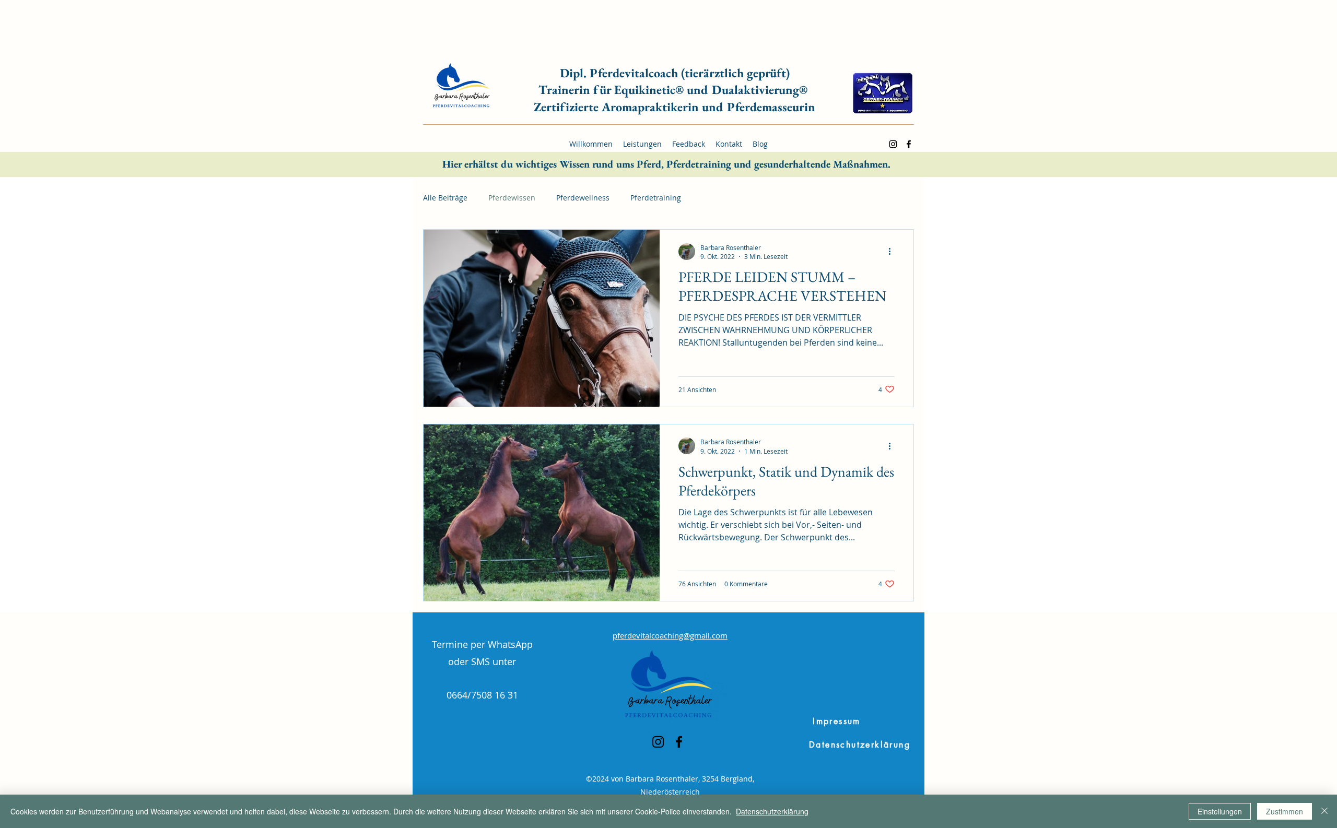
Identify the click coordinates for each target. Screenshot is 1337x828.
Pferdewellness (582, 198)
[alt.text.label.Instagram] (893, 144)
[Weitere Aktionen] (893, 251)
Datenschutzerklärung (772, 811)
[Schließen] (1324, 811)
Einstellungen (1220, 811)
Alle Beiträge (445, 198)
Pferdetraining (655, 198)
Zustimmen (1284, 811)
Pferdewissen (511, 198)
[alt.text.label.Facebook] (909, 144)
